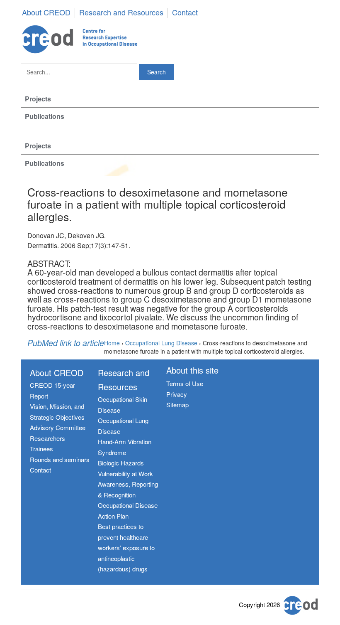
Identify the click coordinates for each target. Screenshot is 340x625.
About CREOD (46, 12)
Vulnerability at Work (125, 473)
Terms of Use (184, 383)
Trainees (41, 448)
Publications (44, 116)
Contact (185, 12)
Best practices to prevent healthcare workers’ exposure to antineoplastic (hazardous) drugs (126, 547)
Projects (38, 98)
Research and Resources (121, 12)
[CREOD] (170, 39)
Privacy (176, 394)
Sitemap (177, 404)
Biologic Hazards (121, 462)
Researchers (47, 438)
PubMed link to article (65, 343)
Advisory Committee (57, 427)
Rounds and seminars (60, 459)
